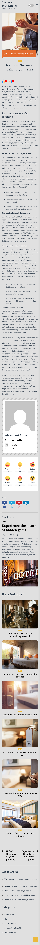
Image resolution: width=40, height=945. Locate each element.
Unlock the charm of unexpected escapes (20, 675)
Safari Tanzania (10, 923)
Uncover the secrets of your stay (20, 714)
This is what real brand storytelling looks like (20, 635)
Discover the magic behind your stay (20, 794)
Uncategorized (10, 932)
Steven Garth (13, 440)
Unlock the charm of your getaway (20, 834)
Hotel (20, 61)
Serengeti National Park (14, 928)
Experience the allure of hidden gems (20, 753)
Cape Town (9, 914)
